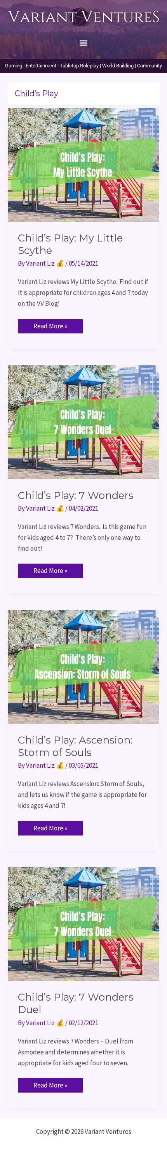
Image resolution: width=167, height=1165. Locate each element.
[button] (83, 42)
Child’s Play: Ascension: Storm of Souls (75, 746)
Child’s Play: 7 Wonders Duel (76, 1003)
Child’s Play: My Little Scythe (70, 244)
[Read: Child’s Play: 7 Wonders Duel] (83, 923)
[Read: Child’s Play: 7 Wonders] (83, 421)
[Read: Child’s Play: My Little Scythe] (83, 164)
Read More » (50, 324)
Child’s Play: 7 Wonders (76, 495)
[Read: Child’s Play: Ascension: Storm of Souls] (83, 666)
